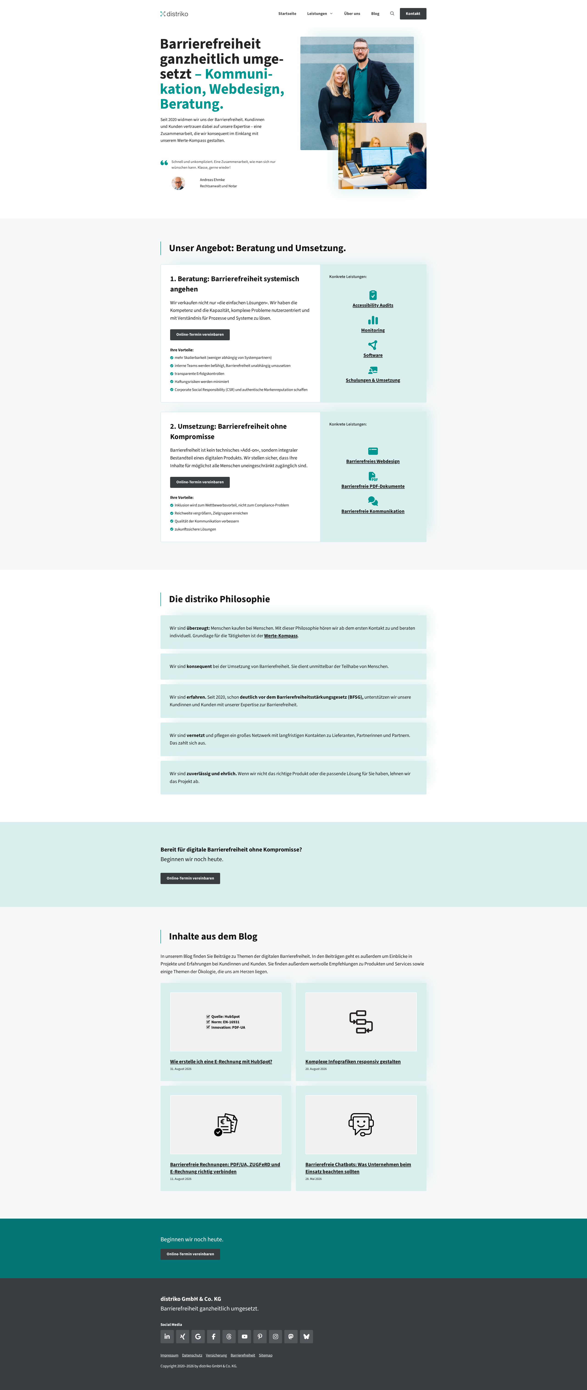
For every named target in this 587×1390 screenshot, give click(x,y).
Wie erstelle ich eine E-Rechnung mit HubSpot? (221, 1061)
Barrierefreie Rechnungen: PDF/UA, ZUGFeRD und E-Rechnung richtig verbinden (225, 1168)
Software (373, 355)
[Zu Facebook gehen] (213, 1336)
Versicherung (216, 1355)
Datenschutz (192, 1355)
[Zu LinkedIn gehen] (167, 1336)
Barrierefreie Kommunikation (372, 511)
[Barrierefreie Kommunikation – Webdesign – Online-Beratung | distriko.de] (174, 13)
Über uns (352, 13)
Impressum (169, 1355)
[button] (392, 14)
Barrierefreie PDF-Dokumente (373, 486)
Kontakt (413, 13)
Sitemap (265, 1355)
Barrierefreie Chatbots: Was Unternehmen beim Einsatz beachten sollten (358, 1168)
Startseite (287, 13)
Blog (375, 13)
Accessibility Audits (373, 305)
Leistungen (317, 13)
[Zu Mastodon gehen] (291, 1336)
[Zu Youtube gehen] (244, 1336)
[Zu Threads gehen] (229, 1336)
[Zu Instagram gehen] (275, 1336)
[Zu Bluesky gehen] (306, 1336)
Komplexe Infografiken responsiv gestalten (353, 1061)
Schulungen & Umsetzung (373, 380)
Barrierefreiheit (243, 1355)
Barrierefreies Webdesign (373, 461)
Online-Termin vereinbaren (200, 334)
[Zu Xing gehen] (182, 1336)
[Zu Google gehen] (198, 1336)
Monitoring (373, 330)
